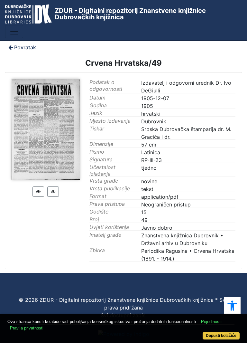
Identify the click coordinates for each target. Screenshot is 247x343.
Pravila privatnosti (26, 328)
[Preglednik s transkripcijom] (53, 191)
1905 (147, 106)
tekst (147, 189)
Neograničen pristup (166, 204)
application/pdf (159, 197)
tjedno (149, 168)
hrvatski (150, 113)
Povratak (25, 47)
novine (149, 181)
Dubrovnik (153, 121)
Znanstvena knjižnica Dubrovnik (180, 235)
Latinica (150, 152)
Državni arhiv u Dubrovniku (174, 243)
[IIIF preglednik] (38, 191)
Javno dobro (156, 227)
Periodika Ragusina (164, 251)
